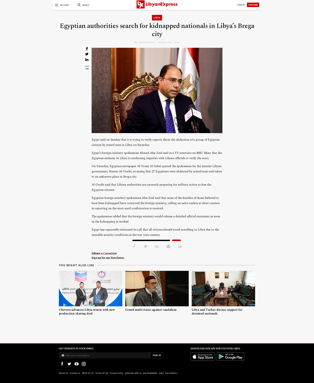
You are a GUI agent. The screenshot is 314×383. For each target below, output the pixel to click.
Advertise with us (133, 373)
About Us (63, 373)
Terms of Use (101, 373)
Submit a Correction (104, 253)
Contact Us (75, 373)
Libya (157, 17)
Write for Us (88, 373)
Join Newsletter (150, 373)
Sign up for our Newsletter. (108, 258)
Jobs (161, 373)
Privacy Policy (116, 373)
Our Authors (171, 373)
